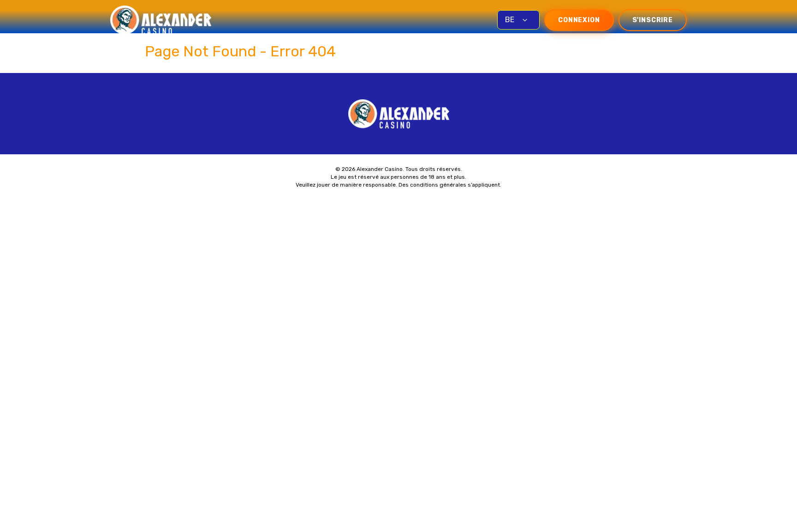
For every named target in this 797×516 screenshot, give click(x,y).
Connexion (579, 20)
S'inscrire (652, 20)
